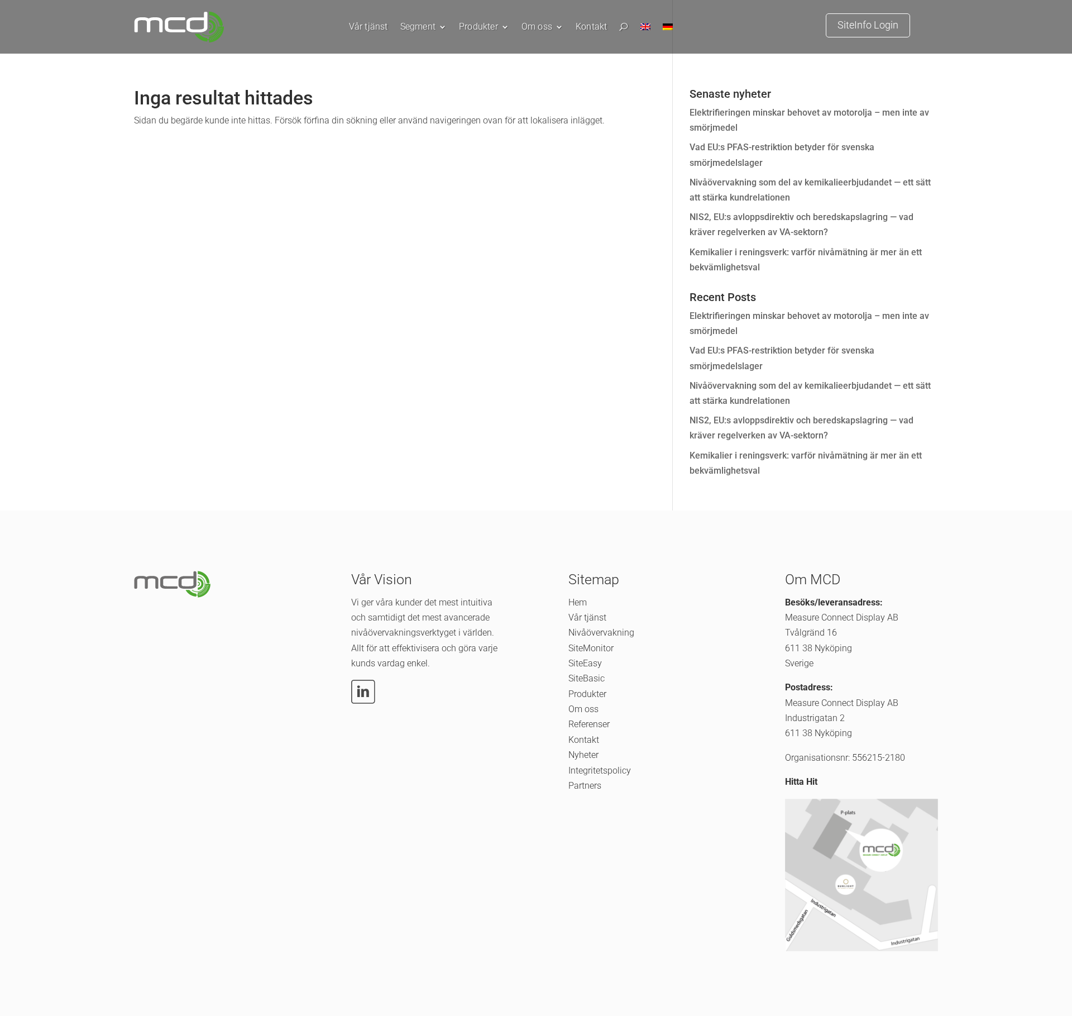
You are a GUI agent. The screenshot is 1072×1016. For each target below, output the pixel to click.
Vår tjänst (368, 27)
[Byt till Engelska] (645, 29)
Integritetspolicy (599, 770)
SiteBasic (586, 678)
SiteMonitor (591, 648)
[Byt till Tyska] (668, 29)
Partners (584, 785)
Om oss (536, 27)
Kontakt (591, 27)
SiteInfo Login (868, 25)
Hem (577, 602)
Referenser (589, 724)
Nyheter (583, 755)
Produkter (478, 27)
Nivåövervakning (601, 632)
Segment (418, 27)
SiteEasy (585, 663)
